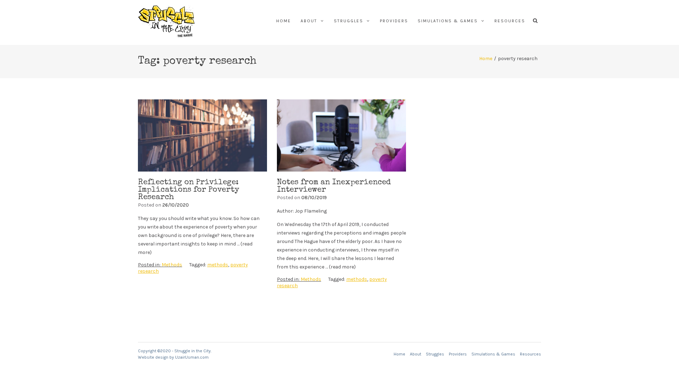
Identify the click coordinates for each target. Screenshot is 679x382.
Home (283, 20)
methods (217, 265)
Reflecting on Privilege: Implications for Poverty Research (188, 190)
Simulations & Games (448, 20)
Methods (172, 265)
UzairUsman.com (192, 357)
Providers (394, 20)
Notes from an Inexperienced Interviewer (334, 186)
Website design (153, 357)
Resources (509, 20)
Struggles (348, 20)
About (309, 20)
